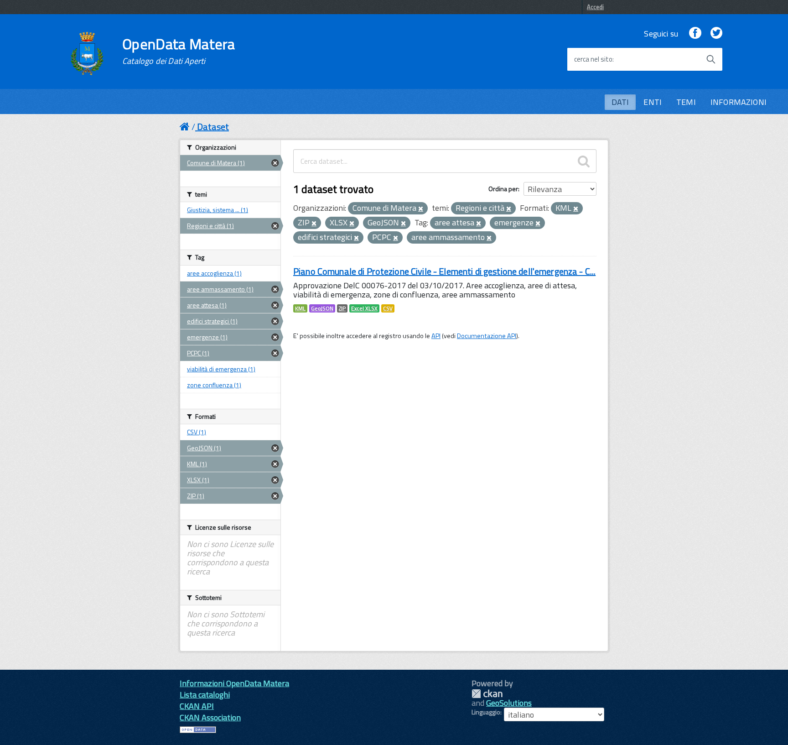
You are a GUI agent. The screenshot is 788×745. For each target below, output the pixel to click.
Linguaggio (486, 712)
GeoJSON (322, 308)
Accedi (595, 6)
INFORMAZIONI (738, 102)
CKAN (487, 693)
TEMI (686, 102)
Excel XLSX (364, 308)
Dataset (213, 127)
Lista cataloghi (205, 694)
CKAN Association (210, 717)
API (436, 336)
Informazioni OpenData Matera (234, 683)
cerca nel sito (593, 59)
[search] (584, 161)
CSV (388, 308)
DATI (620, 102)
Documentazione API (486, 336)
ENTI (652, 102)
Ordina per (503, 188)
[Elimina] (420, 209)
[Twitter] (716, 33)
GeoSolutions (509, 703)
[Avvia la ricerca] (711, 59)
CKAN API (197, 706)
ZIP (342, 308)
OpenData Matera (178, 51)
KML (300, 308)
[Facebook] (695, 33)
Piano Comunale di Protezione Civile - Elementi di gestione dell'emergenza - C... (444, 271)
